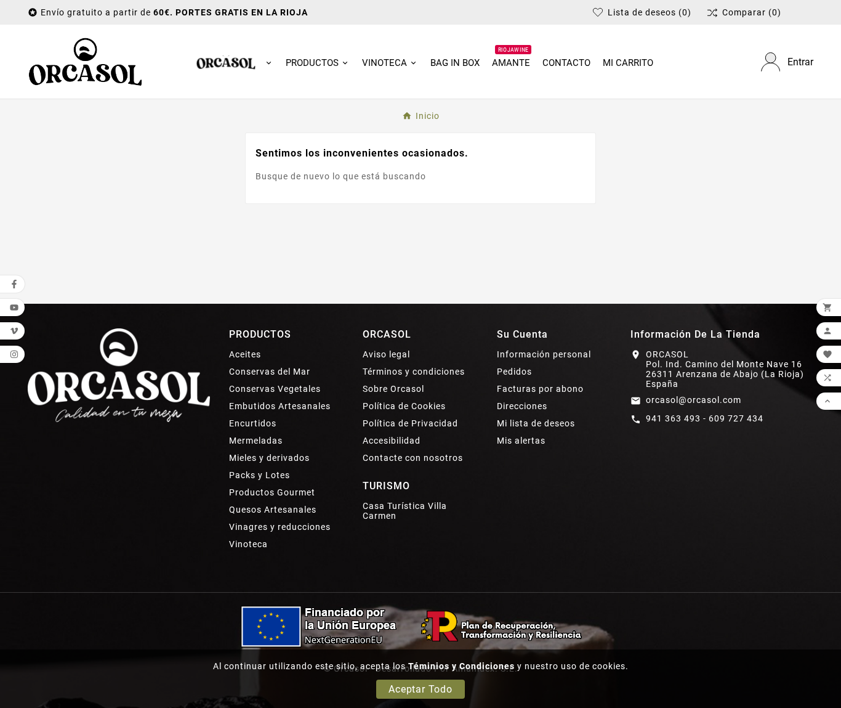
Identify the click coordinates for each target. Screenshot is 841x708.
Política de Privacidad (410, 423)
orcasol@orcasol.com (693, 400)
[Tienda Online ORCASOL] (85, 61)
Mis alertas (521, 441)
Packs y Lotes (259, 475)
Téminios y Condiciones (461, 666)
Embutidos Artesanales (280, 406)
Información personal (544, 354)
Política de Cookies (404, 406)
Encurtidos (252, 423)
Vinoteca (248, 544)
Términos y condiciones (414, 371)
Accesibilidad (391, 441)
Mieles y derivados (269, 458)
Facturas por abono (540, 389)
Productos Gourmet (272, 492)
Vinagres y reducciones (280, 527)
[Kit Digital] (420, 626)
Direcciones (522, 406)
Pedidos (514, 371)
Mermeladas (256, 441)
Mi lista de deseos (536, 423)
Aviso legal (386, 354)
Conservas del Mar (269, 371)
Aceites (245, 354)
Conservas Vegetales (275, 389)
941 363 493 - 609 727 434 (704, 418)
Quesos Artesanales (272, 510)
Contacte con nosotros (413, 458)
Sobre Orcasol (393, 389)
